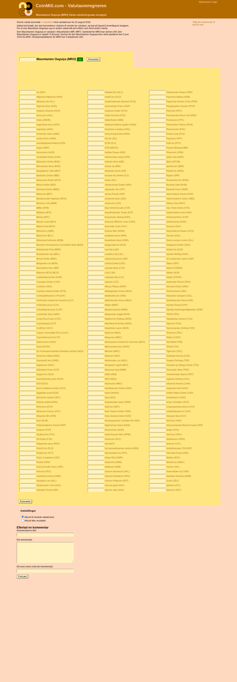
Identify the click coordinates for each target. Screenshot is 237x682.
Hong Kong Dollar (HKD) (117, 134)
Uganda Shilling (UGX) (177, 379)
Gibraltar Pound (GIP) (47, 490)
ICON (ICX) (110, 143)
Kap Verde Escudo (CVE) (117, 208)
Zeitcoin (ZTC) (173, 485)
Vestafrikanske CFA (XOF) (179, 448)
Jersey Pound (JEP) (115, 194)
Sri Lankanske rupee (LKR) (180, 258)
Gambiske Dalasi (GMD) (48, 476)
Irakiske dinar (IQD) (114, 161)
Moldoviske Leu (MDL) (116, 360)
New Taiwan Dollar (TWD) (118, 411)
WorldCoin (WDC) (175, 462)
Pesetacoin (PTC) (175, 120)
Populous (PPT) (174, 138)
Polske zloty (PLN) (175, 134)
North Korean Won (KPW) (118, 434)
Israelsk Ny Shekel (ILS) (117, 175)
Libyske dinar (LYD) (115, 268)
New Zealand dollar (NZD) (118, 416)
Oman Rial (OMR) (114, 457)
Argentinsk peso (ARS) (47, 124)
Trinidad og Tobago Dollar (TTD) (182, 365)
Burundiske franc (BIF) (47, 268)
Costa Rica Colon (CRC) (48, 319)
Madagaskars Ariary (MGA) (118, 291)
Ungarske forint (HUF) (177, 388)
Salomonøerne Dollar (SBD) (180, 198)
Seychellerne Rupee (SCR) (180, 231)
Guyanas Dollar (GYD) (116, 111)
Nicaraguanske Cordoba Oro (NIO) (122, 420)
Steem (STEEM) (174, 268)
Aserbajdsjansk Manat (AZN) (50, 143)
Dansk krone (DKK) (46, 342)
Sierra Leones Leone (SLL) (180, 240)
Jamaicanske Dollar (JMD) (118, 184)
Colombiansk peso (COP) (49, 309)
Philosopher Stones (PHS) (179, 124)
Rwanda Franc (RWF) (177, 189)
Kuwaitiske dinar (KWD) (117, 240)
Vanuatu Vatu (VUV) (176, 416)
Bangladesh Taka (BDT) (48, 171)
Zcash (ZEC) (172, 480)
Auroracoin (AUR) (45, 152)
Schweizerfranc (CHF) (177, 217)
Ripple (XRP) (173, 175)
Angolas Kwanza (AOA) (48, 111)
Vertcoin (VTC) (173, 443)
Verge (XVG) (172, 430)
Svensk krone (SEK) (176, 291)
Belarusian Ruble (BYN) (48, 180)
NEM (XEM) (111, 374)
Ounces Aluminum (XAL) (117, 471)
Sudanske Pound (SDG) (178, 282)
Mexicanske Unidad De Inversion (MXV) (125, 342)
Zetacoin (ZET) (173, 490)
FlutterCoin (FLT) (44, 453)
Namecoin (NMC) (113, 383)
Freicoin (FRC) (43, 471)
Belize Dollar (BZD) (46, 184)
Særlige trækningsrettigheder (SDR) (184, 309)
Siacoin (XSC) (173, 235)
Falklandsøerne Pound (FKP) (51, 425)
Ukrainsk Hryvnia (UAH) (178, 383)
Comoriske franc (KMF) (48, 314)
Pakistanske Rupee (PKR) (179, 92)
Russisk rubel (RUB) (176, 184)
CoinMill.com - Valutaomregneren (71, 5)
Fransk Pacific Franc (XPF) (49, 467)
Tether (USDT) (173, 337)
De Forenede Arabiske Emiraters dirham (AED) (60, 351)
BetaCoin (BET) (44, 194)
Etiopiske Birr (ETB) (46, 416)
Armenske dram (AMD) (47, 134)
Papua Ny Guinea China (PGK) (182, 101)
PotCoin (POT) (173, 143)
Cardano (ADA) (44, 286)
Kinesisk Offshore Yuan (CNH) (120, 221)
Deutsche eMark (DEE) (48, 356)
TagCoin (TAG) (173, 323)
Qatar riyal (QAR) (174, 157)
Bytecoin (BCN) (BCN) (47, 272)
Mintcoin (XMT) (112, 356)
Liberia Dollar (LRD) (115, 263)
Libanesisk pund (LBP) (116, 258)
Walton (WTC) (173, 457)
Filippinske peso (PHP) (48, 443)
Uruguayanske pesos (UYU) (180, 406)
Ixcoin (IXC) (110, 180)
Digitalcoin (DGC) (45, 365)
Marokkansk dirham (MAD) (118, 323)
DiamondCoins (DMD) (47, 360)
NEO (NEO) (110, 379)
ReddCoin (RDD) (175, 171)
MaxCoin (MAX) (113, 332)
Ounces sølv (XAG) (114, 490)
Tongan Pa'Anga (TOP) (177, 360)
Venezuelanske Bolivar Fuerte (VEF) (184, 425)
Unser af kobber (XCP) (177, 402)
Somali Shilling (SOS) (177, 254)
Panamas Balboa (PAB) (178, 97)
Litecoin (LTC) (112, 282)
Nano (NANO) (112, 393)
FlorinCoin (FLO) (44, 448)
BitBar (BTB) (42, 208)
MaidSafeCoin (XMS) (115, 295)
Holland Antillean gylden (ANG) (120, 124)
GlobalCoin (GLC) (114, 92)
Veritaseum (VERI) (175, 439)
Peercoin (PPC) (174, 111)
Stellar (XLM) (172, 272)
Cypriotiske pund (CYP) (48, 337)
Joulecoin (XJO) (113, 203)
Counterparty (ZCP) (46, 323)
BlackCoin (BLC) (44, 235)
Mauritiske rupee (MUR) (117, 328)
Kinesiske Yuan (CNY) (116, 226)
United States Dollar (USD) (179, 393)
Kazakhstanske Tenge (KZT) (119, 212)
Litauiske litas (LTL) (114, 277)
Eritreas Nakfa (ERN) (47, 402)
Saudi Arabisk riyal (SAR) (179, 212)
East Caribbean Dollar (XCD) (51, 388)
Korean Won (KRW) (115, 231)
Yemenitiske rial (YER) (177, 471)
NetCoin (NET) (112, 406)
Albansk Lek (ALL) (45, 101)
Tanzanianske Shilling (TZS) (180, 328)
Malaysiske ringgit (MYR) (117, 314)
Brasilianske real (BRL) (48, 254)
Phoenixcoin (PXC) (176, 129)
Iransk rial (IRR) (113, 166)
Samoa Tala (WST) (175, 203)
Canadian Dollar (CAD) (48, 282)
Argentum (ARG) (44, 129)
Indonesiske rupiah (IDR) (117, 157)
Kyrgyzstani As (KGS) (115, 245)
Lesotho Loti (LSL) (114, 254)
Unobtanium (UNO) (176, 397)
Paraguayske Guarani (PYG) (180, 106)
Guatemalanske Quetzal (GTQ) (120, 101)
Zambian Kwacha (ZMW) (178, 476)
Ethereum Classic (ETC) (48, 411)
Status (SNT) (172, 263)
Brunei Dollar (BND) (46, 258)
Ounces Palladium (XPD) (117, 476)
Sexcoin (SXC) (173, 226)
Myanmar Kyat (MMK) (115, 369)
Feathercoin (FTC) (45, 434)
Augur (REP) (42, 147)
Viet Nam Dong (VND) (177, 453)
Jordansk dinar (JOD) (115, 198)
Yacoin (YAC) (173, 467)
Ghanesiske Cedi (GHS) (48, 485)
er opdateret (47, 22)
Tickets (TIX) (172, 346)
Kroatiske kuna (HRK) (116, 235)
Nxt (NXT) (110, 443)
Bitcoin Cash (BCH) (46, 221)
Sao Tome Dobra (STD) (178, 208)
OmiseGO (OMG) (113, 462)
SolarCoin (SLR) (174, 249)
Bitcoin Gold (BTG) (45, 226)
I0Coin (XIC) (111, 138)
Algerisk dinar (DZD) (46, 106)
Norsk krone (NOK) (114, 430)
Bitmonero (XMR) (45, 231)
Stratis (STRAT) (174, 277)
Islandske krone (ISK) (115, 171)
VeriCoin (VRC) (174, 434)
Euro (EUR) (42, 420)
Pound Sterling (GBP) (177, 147)
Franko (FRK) (43, 462)
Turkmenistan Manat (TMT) (179, 374)
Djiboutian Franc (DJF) (47, 369)
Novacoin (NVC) (113, 439)
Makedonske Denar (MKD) (118, 300)
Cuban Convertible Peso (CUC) (52, 332)
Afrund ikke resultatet (35, 520)
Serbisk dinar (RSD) (176, 221)
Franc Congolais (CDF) (48, 457)
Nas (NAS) (110, 397)
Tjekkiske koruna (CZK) (178, 356)
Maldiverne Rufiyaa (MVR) (118, 319)
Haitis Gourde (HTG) (115, 115)
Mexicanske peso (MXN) (117, 346)
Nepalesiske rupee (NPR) (118, 402)
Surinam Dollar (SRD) (177, 286)
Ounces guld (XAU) (114, 485)
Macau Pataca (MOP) (115, 286)
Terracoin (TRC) (174, 332)
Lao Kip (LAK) (112, 249)
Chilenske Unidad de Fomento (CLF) (55, 300)
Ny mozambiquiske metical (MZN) (122, 448)
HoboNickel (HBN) (114, 120)
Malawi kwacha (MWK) (116, 309)
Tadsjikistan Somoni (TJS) (179, 319)
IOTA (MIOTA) (111, 147)
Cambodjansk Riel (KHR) (49, 277)
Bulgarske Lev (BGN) (47, 263)
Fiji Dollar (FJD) (44, 439)
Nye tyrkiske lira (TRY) (116, 453)
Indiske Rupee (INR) (115, 152)
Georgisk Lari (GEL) (46, 480)
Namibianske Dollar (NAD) (118, 388)
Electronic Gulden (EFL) (48, 397)
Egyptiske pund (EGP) (47, 393)
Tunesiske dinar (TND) (177, 369)
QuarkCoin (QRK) (175, 166)
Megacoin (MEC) (113, 337)
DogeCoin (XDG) (45, 374)
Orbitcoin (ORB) (113, 467)
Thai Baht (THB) (174, 342)
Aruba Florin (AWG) (46, 138)
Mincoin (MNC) (112, 351)
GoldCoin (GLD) (113, 97)
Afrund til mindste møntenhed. (39, 517)
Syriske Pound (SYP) (176, 305)
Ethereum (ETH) (44, 406)
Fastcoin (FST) (43, 430)
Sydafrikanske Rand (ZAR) (179, 300)
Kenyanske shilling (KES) (117, 217)
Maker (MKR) (111, 305)
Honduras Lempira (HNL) (117, 129)
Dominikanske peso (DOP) (49, 379)
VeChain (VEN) (174, 420)
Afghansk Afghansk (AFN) (49, 97)
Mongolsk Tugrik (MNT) (116, 365)
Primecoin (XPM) (174, 152)
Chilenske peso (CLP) (47, 305)
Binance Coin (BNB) (46, 203)
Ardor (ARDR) (43, 120)
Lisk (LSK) (110, 272)
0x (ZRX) (40, 92)
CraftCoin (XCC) (44, 328)
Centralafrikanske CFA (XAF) (50, 295)
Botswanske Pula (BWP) (48, 249)
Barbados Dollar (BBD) (48, 175)
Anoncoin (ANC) (44, 115)
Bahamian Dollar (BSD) (48, 161)
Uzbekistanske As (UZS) (178, 411)
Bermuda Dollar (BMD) (47, 189)
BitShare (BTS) (43, 212)
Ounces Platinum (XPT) (116, 480)
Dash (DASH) (43, 346)
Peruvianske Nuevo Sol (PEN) (181, 115)
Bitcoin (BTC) (43, 217)
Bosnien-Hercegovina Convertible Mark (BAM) (59, 245)
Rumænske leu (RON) (177, 180)
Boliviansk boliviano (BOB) (49, 240)
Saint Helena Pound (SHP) (179, 194)
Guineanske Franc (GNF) (117, 106)
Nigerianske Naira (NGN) (117, 425)
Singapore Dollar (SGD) (178, 245)
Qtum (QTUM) (173, 161)
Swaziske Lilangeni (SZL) (179, 295)
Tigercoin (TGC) (174, 351)
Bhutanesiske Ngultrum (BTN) (51, 198)
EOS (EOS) (42, 383)
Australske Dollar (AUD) (48, 157)
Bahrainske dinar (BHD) (48, 166)
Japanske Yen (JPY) (115, 189)
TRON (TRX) (172, 314)
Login (214, 2)
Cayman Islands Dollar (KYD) (51, 291)
